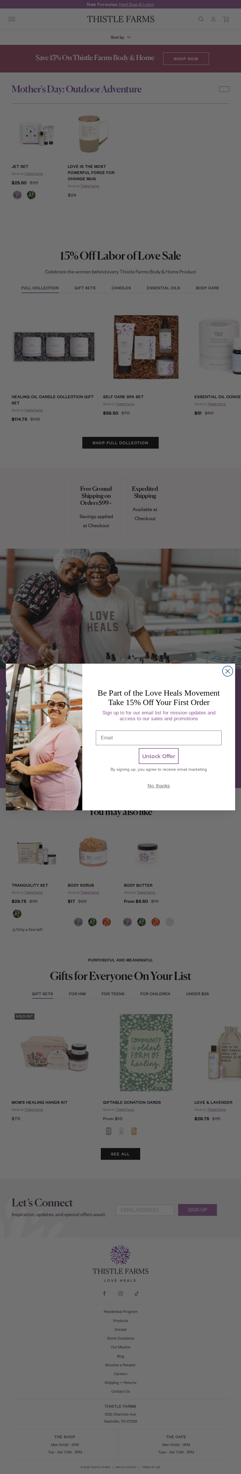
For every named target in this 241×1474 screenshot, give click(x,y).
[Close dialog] (227, 671)
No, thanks (159, 785)
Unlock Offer (158, 756)
